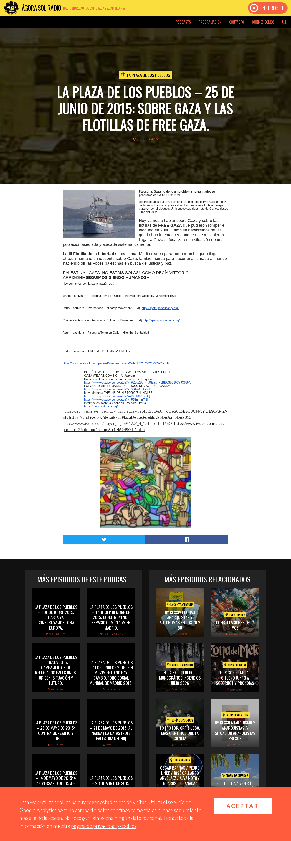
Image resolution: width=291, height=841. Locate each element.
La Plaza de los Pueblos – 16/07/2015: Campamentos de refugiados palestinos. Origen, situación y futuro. (56, 670)
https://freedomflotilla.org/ (101, 406)
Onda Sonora (236, 614)
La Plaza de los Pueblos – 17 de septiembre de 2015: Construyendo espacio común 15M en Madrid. (111, 617)
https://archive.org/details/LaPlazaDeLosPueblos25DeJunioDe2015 (130, 417)
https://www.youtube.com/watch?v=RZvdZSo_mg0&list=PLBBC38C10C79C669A (137, 382)
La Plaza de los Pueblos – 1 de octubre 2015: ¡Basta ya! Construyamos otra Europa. (56, 617)
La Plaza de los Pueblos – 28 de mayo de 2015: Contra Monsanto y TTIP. (56, 730)
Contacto (236, 22)
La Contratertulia (181, 604)
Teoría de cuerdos (181, 720)
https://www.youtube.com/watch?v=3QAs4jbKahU (117, 389)
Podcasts (183, 22)
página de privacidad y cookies (103, 826)
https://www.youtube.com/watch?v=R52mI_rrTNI (116, 399)
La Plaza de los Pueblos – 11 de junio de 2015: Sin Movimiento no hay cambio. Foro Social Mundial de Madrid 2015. (111, 672)
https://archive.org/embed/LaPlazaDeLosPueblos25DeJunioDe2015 (123, 411)
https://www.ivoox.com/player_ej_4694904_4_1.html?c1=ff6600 (118, 423)
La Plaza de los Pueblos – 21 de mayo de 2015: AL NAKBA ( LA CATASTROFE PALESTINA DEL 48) (111, 730)
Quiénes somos (263, 22)
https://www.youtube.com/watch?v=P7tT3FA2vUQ (117, 396)
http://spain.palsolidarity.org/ (160, 308)
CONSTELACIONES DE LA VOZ (235, 625)
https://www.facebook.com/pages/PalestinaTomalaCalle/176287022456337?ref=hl (116, 363)
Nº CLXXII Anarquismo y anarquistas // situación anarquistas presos (235, 730)
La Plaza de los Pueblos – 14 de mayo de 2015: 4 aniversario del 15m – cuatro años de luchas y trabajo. (56, 783)
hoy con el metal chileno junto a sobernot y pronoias (235, 677)
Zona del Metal (236, 665)
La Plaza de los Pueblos (148, 75)
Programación (209, 22)
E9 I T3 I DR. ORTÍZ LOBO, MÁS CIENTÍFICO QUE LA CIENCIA (180, 732)
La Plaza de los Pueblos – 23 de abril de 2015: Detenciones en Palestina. (111, 785)
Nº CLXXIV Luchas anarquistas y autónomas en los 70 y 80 (180, 620)
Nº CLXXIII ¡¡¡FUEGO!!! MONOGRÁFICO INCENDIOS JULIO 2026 (180, 677)
